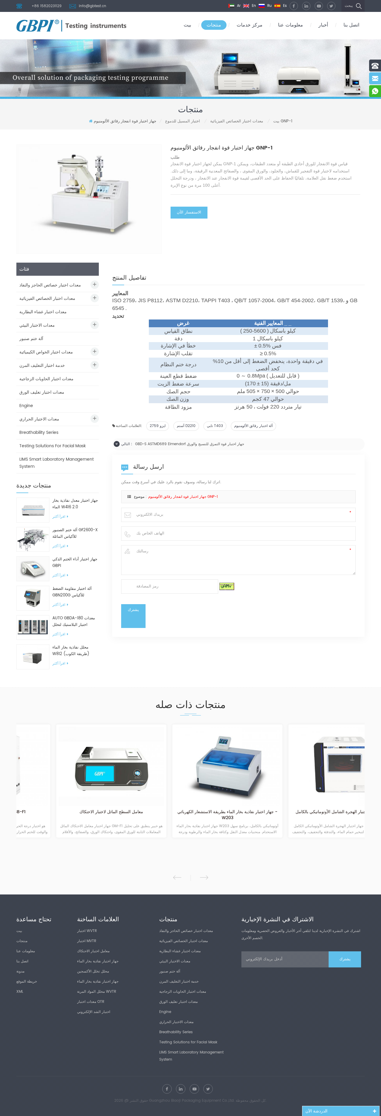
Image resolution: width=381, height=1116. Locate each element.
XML (19, 992)
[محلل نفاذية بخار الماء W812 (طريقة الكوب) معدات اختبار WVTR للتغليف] (33, 657)
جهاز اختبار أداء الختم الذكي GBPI (74, 562)
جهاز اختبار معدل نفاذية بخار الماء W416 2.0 (75, 504)
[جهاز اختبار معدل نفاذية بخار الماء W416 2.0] (33, 510)
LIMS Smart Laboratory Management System (56, 463)
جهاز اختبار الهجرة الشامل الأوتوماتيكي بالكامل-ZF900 (307, 812)
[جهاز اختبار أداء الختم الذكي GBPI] (33, 568)
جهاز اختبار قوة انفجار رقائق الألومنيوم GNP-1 (183, 497)
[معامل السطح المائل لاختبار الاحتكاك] (74, 766)
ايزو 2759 (157, 426)
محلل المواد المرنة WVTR (96, 992)
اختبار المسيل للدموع (182, 121)
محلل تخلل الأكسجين (93, 971)
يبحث (349, 6)
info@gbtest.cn (92, 6)
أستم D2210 (186, 426)
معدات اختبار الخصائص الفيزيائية (236, 121)
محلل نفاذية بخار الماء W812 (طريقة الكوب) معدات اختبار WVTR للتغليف (75, 650)
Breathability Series (38, 432)
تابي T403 (215, 426)
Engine (26, 405)
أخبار (323, 25)
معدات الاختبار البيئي (37, 325)
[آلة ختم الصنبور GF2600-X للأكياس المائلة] (33, 539)
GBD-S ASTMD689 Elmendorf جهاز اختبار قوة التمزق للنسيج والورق (189, 444)
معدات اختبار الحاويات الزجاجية (46, 378)
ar (238, 6)
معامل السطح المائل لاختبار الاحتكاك (74, 812)
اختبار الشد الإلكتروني (93, 1012)
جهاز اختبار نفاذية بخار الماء (97, 961)
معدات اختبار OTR (90, 1002)
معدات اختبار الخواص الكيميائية (46, 352)
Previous (177, 877)
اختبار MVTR (86, 941)
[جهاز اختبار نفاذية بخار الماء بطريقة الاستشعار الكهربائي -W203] (190, 766)
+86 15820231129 (47, 6)
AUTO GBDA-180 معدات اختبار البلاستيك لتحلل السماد (73, 621)
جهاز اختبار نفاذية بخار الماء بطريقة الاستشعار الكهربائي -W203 (190, 815)
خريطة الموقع (26, 981)
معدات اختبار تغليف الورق (41, 392)
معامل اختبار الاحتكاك (93, 951)
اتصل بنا (351, 25)
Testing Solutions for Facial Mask (52, 445)
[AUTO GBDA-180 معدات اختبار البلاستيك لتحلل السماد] (33, 627)
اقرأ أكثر (58, 517)
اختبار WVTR (87, 931)
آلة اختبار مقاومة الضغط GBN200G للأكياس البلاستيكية (72, 592)
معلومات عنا (290, 25)
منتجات (214, 25)
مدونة (20, 971)
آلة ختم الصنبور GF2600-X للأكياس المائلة (75, 533)
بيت (187, 25)
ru (269, 6)
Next (204, 877)
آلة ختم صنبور (31, 338)
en (253, 6)
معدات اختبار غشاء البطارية (43, 311)
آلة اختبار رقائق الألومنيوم (253, 426)
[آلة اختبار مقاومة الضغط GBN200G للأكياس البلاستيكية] (33, 598)
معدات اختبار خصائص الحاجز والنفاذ (50, 285)
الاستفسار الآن (189, 212)
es (284, 6)
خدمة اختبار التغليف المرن (42, 365)
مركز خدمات (250, 25)
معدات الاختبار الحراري (39, 419)
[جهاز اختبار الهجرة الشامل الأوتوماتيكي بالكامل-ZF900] (306, 766)
